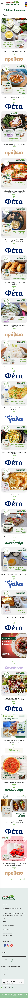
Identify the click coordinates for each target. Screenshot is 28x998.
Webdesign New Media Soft (14, 997)
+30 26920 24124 (7, 933)
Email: (4, 974)
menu (2, 3)
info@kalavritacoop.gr (8, 925)
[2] (24, 879)
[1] (22, 879)
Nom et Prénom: (6, 969)
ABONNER (6, 959)
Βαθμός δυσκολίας (15, 10)
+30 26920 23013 (7, 935)
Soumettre (7, 987)
